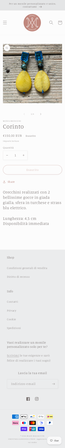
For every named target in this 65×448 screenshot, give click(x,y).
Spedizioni (14, 328)
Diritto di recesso (18, 276)
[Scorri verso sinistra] (24, 114)
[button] (5, 22)
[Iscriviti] (53, 384)
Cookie (11, 319)
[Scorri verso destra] (41, 114)
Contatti (12, 301)
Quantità (8, 147)
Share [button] (11, 181)
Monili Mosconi (33, 436)
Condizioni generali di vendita (27, 268)
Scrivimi (13, 355)
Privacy (11, 310)
